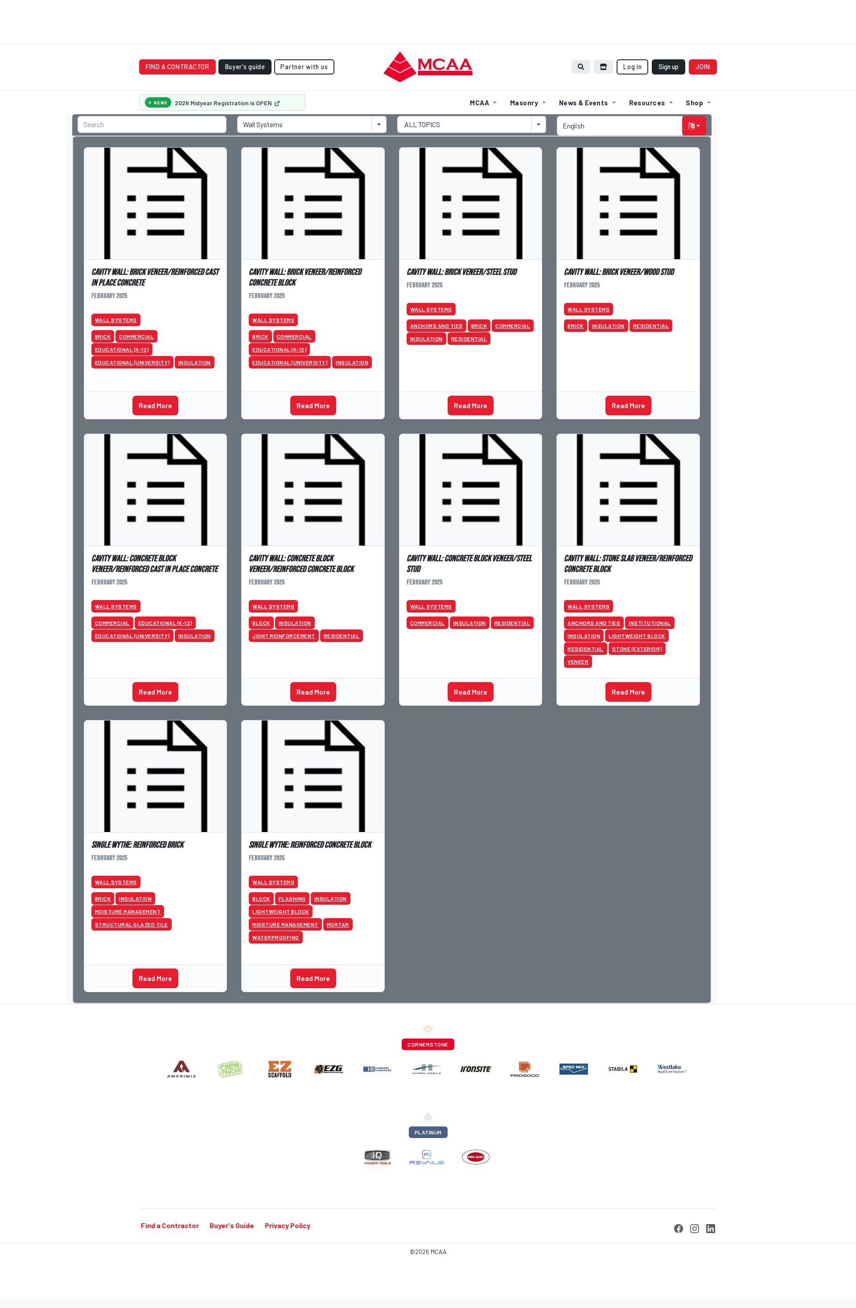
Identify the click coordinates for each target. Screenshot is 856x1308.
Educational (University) (132, 362)
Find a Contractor (170, 1225)
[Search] (581, 66)
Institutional (650, 623)
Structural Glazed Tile (131, 924)
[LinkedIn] (710, 1227)
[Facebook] (678, 1227)
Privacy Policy (287, 1225)
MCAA (479, 103)
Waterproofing (275, 937)
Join (703, 66)
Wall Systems (116, 320)
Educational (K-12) (122, 349)
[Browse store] (603, 66)
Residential (469, 338)
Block (261, 623)
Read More (155, 405)
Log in (632, 66)
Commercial (136, 336)
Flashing (292, 898)
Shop (694, 103)
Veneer (578, 661)
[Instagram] (694, 1227)
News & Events (583, 103)
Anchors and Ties (436, 326)
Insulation (194, 362)
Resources (647, 103)
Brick (103, 336)
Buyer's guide (245, 66)
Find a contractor (178, 66)
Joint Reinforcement (283, 636)
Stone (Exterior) (637, 649)
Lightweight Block (637, 636)
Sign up (668, 66)
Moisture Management (128, 911)
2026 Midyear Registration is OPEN (224, 103)
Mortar (338, 924)
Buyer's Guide (232, 1225)
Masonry (524, 103)
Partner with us (304, 66)
